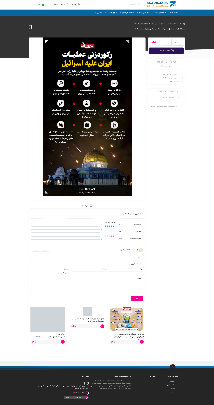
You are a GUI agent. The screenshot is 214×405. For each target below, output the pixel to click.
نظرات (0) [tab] (85, 206)
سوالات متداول (171, 385)
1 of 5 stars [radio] (68, 273)
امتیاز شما (66, 269)
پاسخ (122, 250)
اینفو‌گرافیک (173, 24)
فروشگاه (173, 388)
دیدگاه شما (139, 278)
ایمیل (104, 269)
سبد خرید (172, 392)
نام (141, 269)
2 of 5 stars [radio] (66, 273)
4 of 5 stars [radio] (61, 273)
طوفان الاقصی (162, 92)
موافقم (44, 250)
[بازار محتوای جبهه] (161, 4)
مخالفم (35, 250)
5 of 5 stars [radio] (59, 273)
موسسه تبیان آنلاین (167, 97)
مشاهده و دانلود (164, 50)
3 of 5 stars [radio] (64, 273)
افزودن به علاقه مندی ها (30, 27)
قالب (180, 24)
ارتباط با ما (172, 381)
